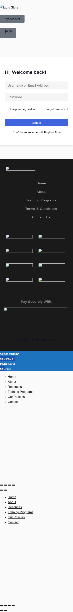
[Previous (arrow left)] (1, 490)
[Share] (9, 485)
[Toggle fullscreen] (5, 485)
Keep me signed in (22, 109)
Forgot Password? (57, 109)
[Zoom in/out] (1, 485)
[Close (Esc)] (13, 485)
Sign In (36, 122)
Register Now (52, 132)
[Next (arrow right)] (5, 490)
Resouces (15, 386)
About (12, 381)
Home (12, 376)
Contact (13, 401)
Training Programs (20, 391)
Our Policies (16, 396)
